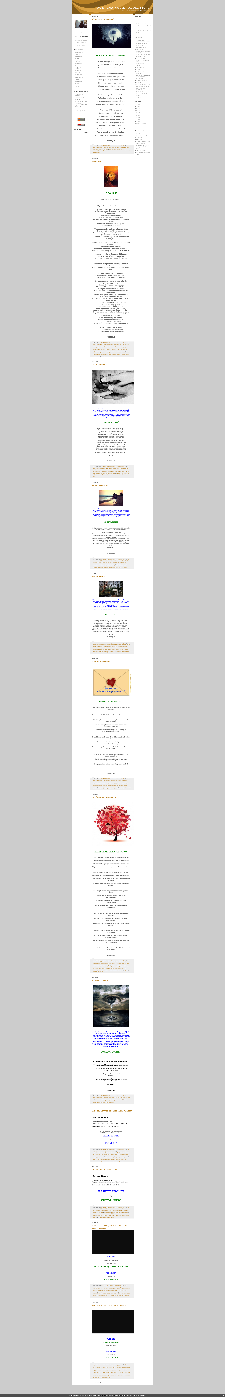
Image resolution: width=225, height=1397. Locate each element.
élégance (103, 352)
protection (120, 349)
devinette (113, 469)
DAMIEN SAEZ (140, 49)
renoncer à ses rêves (116, 963)
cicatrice (103, 356)
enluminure (95, 652)
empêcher (112, 471)
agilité (107, 149)
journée (122, 1097)
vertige (115, 780)
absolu (125, 565)
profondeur (118, 564)
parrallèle (126, 1154)
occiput (98, 473)
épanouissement (100, 565)
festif (123, 782)
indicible (109, 649)
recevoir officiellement (111, 1288)
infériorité (112, 1156)
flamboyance (96, 785)
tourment (126, 469)
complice (95, 354)
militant (94, 1297)
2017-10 (138, 110)
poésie (106, 649)
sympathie (108, 968)
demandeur (99, 647)
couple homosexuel (108, 1292)
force (99, 970)
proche (122, 564)
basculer (109, 564)
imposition (95, 970)
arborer (118, 149)
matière (116, 567)
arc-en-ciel (101, 785)
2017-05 (138, 119)
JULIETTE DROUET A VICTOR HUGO (105, 1170)
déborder (99, 562)
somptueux (107, 780)
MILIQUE (77, 101)
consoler (119, 1154)
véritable (95, 562)
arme (128, 346)
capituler (95, 965)
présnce (127, 471)
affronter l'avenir (101, 347)
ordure (94, 649)
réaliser (108, 652)
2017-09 (138, 112)
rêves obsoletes (112, 356)
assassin (108, 1295)
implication (117, 961)
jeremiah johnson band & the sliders (106, 1375)
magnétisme (126, 473)
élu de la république (123, 1292)
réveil (127, 147)
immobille (103, 1102)
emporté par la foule (97, 1293)
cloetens (77, 97)
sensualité (119, 347)
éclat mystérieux (125, 344)
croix (120, 471)
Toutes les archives (141, 123)
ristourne (117, 471)
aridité (103, 1099)
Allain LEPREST (140, 40)
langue (104, 651)
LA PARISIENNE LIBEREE (143, 75)
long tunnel (103, 1100)
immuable (111, 344)
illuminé (113, 783)
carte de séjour (118, 1157)
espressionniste (105, 647)
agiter (110, 1377)
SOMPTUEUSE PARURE (101, 661)
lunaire (125, 150)
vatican (115, 1290)
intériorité (95, 788)
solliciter (94, 646)
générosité (110, 349)
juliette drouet (108, 1151)
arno (129, 1292)
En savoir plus (141, 1395)
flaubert (122, 1159)
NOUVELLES (139, 91)
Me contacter (81, 16)
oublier (105, 1154)
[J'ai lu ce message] (223, 1395)
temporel (119, 780)
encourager (116, 1161)
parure (112, 780)
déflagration (108, 354)
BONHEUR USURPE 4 (100, 485)
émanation (95, 782)
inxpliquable (106, 474)
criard (124, 468)
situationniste (114, 646)
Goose (76, 94)
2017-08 (138, 114)
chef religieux (104, 1288)
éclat (111, 782)
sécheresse (107, 1099)
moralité (97, 152)
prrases (98, 783)
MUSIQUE (139, 90)
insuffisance (107, 471)
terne (105, 652)
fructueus (119, 1295)
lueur (119, 783)
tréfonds (126, 560)
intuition (107, 468)
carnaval (108, 1159)
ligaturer (121, 649)
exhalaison (123, 788)
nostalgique (114, 149)
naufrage (121, 1099)
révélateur (98, 471)
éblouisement (99, 344)
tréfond (114, 468)
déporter (100, 564)
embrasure (124, 644)
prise (99, 567)
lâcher (104, 473)
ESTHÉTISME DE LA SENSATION (104, 797)
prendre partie (101, 1292)
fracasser (97, 1099)
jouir (112, 647)
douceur (124, 346)
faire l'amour (107, 1156)
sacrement (117, 469)
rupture (102, 1156)
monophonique (103, 783)
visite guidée (99, 646)
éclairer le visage (117, 344)
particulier (124, 651)
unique (127, 651)
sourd (121, 1100)
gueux (106, 1377)
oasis (125, 1159)
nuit (94, 476)
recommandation (110, 1290)
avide (119, 474)
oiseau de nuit (109, 352)
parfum (127, 351)
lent (118, 1099)
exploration (125, 649)
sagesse (95, 351)
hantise (114, 150)
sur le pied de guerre (101, 1297)
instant (94, 783)
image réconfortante (118, 346)
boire (118, 1151)
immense (116, 787)
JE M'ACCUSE (140, 69)
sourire (122, 149)
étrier (121, 147)
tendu (112, 970)
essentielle (118, 966)
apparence (118, 150)
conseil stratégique (119, 1287)
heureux (95, 473)
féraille (102, 474)
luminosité (104, 782)
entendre (95, 963)
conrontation (101, 652)
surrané (124, 147)
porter (94, 471)
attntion (110, 474)
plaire (122, 785)
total (106, 565)
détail (126, 564)
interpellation (98, 149)
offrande (117, 782)
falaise (112, 1293)
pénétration (128, 787)
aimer (94, 651)
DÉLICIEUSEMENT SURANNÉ (103, 19)
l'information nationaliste (142, 135)
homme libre (115, 1292)
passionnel (115, 562)
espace (104, 646)
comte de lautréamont (97, 1157)
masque (104, 1159)
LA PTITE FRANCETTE (142, 80)
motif (114, 782)
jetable (110, 644)
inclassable (108, 646)
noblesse (108, 787)
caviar (118, 147)
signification (95, 564)
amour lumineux (125, 352)
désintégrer (103, 354)
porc (110, 647)
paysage (127, 1157)
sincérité (95, 349)
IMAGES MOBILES (141, 63)
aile (101, 473)
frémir (111, 562)
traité (116, 783)
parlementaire (96, 1290)
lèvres (125, 1293)
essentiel (95, 565)
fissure (128, 644)
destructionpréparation (125, 474)
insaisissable (108, 567)
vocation (127, 963)
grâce (122, 473)
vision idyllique (121, 560)
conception (111, 1287)
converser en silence (116, 352)
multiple (126, 783)
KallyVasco (139, 139)
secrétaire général (105, 1287)
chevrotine (103, 1295)
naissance (102, 567)
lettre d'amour (124, 780)
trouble (125, 567)
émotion (117, 649)
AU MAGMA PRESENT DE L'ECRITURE (123, 7)
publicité (116, 1293)
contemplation (101, 1161)
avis (105, 1290)
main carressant (121, 351)
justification (114, 644)
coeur (100, 1099)
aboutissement (104, 963)
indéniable (95, 567)
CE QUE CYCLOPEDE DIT (143, 42)
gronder (98, 474)
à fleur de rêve (125, 347)
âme (101, 966)
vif (105, 965)
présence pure (107, 346)
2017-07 (138, 116)
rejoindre (116, 647)
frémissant (115, 351)
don (102, 971)
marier (127, 1152)
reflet (122, 970)
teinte (107, 651)
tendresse (103, 469)
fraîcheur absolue (101, 349)
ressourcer (95, 1161)
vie (111, 965)
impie (110, 149)
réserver (123, 471)
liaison (122, 1154)
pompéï (123, 1157)
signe (125, 966)
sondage (125, 1287)
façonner (109, 963)
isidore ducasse (106, 1157)
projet (125, 961)
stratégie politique (96, 1288)
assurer (125, 785)
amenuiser (95, 1100)
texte (115, 651)
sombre (114, 1100)
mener (98, 963)
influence (99, 1287)
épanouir (117, 565)
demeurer (100, 1159)
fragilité (98, 354)
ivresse (124, 1151)
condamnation (114, 1099)
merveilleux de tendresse (98, 346)
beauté (125, 782)
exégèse (112, 968)
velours (107, 351)
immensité (95, 787)
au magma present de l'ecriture (120, 1374)
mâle (127, 468)
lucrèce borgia (100, 1154)
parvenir (104, 966)
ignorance (125, 646)
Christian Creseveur (141, 150)
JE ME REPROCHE (141, 71)
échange (109, 970)
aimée (110, 788)
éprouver (113, 564)
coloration (119, 651)
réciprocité (126, 970)
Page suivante (97, 1382)
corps (98, 966)
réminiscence (118, 968)
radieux (94, 474)
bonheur (103, 965)
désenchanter (127, 1097)
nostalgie (107, 356)
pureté (106, 349)
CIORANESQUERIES (141, 44)
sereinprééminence (97, 150)
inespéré (108, 965)
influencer (99, 1156)
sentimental (109, 565)
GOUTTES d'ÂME (140, 58)
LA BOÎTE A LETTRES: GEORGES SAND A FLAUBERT (112, 1111)
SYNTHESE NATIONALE (142, 145)
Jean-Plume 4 (139, 137)
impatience (115, 474)
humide (117, 1100)
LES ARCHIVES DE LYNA (143, 84)
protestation (127, 647)
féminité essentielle (97, 352)
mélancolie (123, 354)
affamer (96, 968)
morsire (118, 468)
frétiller (107, 1102)
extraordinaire (109, 1100)
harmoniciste (96, 1375)
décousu (107, 562)
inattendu (115, 349)
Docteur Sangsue (140, 143)
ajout (94, 149)
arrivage (95, 966)
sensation (113, 961)
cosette (108, 1154)
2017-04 (138, 121)
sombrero (103, 1377)
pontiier (106, 644)
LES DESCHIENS (140, 88)
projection (109, 783)
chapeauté (111, 651)
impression (123, 968)
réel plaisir (113, 560)
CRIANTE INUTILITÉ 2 (100, 365)
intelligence (103, 787)
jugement (117, 1156)
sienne (114, 473)
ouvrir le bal (105, 1152)
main (107, 473)
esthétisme (107, 961)
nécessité (95, 347)
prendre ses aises (97, 1295)
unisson (104, 788)
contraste (103, 149)
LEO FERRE (139, 82)
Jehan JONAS (140, 73)
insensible (101, 1290)
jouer (116, 560)
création (98, 649)
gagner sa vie (114, 1154)
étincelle (106, 347)
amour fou (114, 147)
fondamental (110, 1161)
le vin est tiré (120, 1293)
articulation (112, 966)
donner (108, 782)
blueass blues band (119, 1375)
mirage (97, 1152)
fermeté (112, 787)
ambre (103, 351)
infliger (121, 468)
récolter (115, 1295)
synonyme (99, 351)
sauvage (102, 649)
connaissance (123, 562)
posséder (95, 971)
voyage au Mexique (79, 39)
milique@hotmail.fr (81, 110)
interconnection (109, 150)
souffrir (110, 468)
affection (95, 469)
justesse (111, 351)
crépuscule (114, 354)
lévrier (128, 1293)
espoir (106, 147)
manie (94, 152)
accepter (95, 1154)
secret (110, 147)
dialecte (112, 1217)
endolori (107, 1097)
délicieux (114, 785)
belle (107, 788)
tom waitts (112, 1157)
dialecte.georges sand (115, 1159)
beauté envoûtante (113, 347)
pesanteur (121, 1161)
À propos (81, 32)
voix (120, 787)
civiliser (106, 1161)
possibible (122, 647)
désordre (118, 785)
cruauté (98, 356)
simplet (94, 647)
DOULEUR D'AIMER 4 (100, 980)
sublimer (108, 966)
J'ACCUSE (139, 65)
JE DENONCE (140, 67)
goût (97, 651)
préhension (107, 560)
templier (112, 652)
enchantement (106, 344)
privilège (103, 150)
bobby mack (97, 1377)
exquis (128, 150)
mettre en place (102, 968)
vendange (121, 1156)
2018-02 (138, 104)
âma (120, 782)
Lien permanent (112, 145)
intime (105, 785)
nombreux (125, 965)
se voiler (118, 354)
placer (122, 966)
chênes (122, 963)
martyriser (95, 1159)
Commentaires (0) (121, 145)
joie (118, 562)
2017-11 (138, 108)
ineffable (100, 782)
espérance (125, 1100)
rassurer (118, 788)
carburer (119, 644)
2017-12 (138, 106)
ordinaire (126, 1099)
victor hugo (114, 1151)
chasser (103, 1293)
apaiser (121, 469)
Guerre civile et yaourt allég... (143, 141)
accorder (121, 565)
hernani (94, 1156)
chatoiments (119, 965)
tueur (112, 1295)
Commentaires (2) (121, 778)
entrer (99, 1100)
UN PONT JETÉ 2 (98, 576)
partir (94, 1152)
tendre (99, 787)
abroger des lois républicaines (123, 1288)
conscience (120, 646)
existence (128, 1151)
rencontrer (105, 564)
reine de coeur (112, 1152)
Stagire (76, 105)
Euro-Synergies (140, 134)
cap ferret (117, 1152)
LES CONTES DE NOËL (142, 86)
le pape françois (121, 1290)
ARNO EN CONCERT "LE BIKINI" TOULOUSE (109, 1305)
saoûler (102, 471)
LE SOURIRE (96, 161)
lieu (118, 647)
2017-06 (138, 117)
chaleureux (109, 785)
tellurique (110, 473)
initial (114, 565)
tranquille (123, 787)
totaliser (98, 469)
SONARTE (139, 97)
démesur (114, 965)
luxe (122, 150)
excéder (113, 649)
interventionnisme (125, 1295)
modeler (113, 567)
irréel (112, 346)
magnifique (114, 788)
